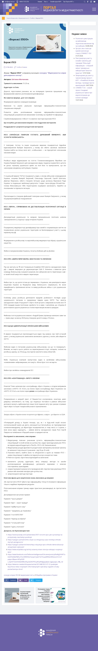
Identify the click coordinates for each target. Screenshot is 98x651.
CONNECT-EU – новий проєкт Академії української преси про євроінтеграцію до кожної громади (84, 93)
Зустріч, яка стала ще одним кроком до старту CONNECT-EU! (83, 50)
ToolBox (19, 67)
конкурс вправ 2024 (11, 575)
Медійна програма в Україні (46, 575)
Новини (40, 1)
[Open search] (84, 2)
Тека (45, 1)
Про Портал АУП (68, 1)
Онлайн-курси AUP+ (55, 1)
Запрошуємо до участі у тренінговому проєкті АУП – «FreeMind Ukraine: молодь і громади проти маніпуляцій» (85, 80)
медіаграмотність (27, 575)
